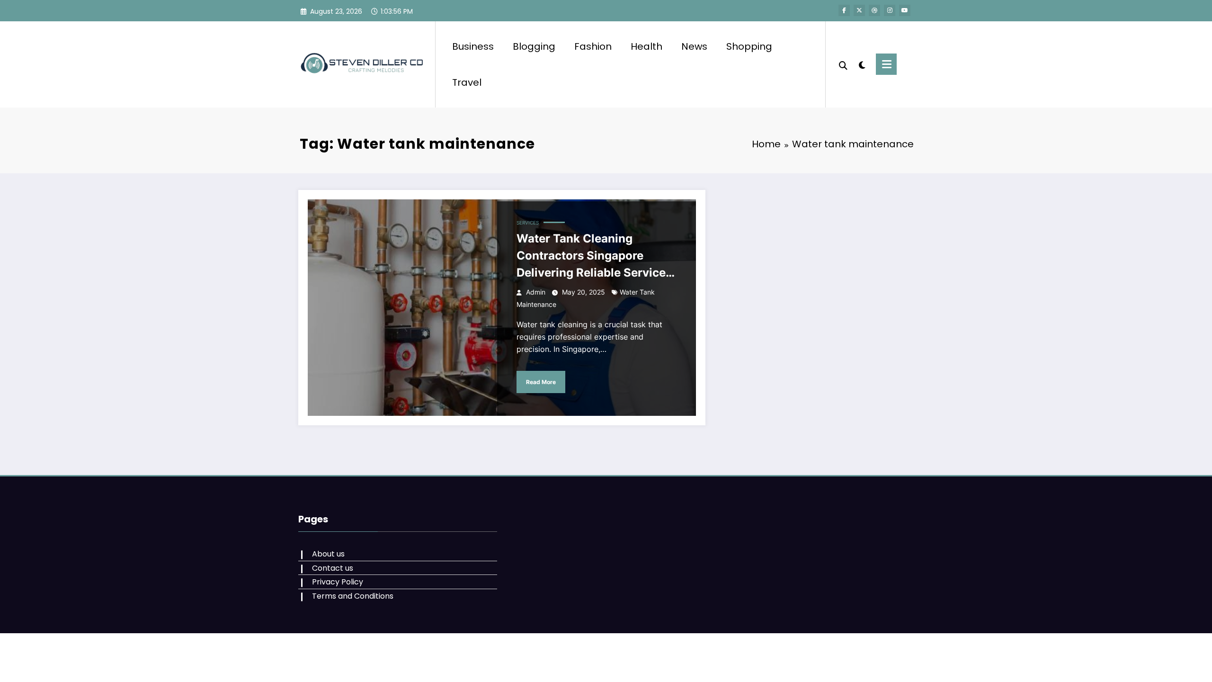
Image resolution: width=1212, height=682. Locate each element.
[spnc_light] (861, 64)
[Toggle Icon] (886, 64)
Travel (466, 82)
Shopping (749, 46)
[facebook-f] (844, 10)
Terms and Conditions (352, 596)
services (528, 222)
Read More (541, 382)
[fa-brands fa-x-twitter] (859, 10)
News (694, 46)
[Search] (843, 64)
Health (646, 46)
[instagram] (889, 10)
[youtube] (904, 10)
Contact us (332, 568)
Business (473, 46)
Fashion (593, 46)
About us (328, 553)
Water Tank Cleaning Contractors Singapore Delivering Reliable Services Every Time (594, 256)
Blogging (534, 46)
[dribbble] (874, 10)
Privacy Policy (337, 581)
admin (535, 292)
